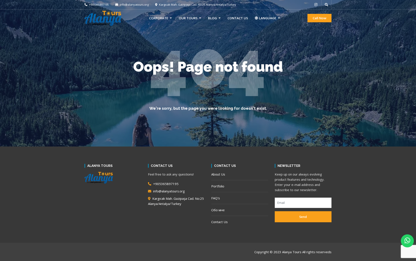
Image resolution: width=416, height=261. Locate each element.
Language (267, 18)
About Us (218, 174)
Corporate (158, 18)
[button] (326, 4)
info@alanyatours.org (134, 4)
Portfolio (217, 186)
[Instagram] (315, 4)
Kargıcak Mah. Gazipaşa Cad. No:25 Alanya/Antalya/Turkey (197, 4)
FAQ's (215, 198)
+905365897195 (98, 4)
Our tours (188, 18)
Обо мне (218, 210)
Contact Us (238, 18)
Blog (212, 18)
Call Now (319, 18)
